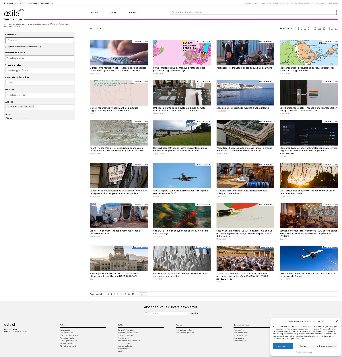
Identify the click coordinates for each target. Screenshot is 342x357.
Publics (133, 12)
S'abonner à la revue (281, 3)
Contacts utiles (124, 343)
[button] (336, 321)
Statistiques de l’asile (68, 341)
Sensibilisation (66, 343)
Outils (113, 12)
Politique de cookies (304, 352)
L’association (239, 330)
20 (319, 28)
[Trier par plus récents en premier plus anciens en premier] (16, 118)
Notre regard (65, 330)
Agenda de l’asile (125, 346)
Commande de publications (302, 3)
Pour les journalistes (184, 330)
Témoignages (123, 338)
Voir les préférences (327, 346)
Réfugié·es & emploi (68, 346)
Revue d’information (126, 330)
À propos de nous (252, 3)
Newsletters (333, 3)
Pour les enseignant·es (185, 333)
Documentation (66, 333)
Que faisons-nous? (241, 333)
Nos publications (124, 349)
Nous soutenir (266, 3)
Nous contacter (321, 3)
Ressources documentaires (129, 341)
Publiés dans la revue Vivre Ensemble (24, 47)
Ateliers (120, 351)
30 (324, 28)
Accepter (283, 346)
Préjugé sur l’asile (67, 338)
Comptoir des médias (69, 335)
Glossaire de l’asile (125, 335)
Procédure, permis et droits (128, 333)
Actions (94, 12)
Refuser (304, 346)
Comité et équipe (240, 335)
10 (315, 28)
